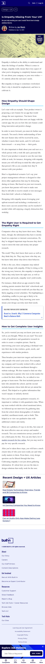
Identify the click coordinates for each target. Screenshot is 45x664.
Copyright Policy (22, 635)
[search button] (29, 3)
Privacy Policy (22, 638)
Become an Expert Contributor (13, 581)
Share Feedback (8, 595)
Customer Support (9, 591)
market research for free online (14, 440)
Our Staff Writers (8, 564)
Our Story (5, 556)
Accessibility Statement (22, 631)
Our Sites (5, 620)
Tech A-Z (5, 611)
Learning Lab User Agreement (22, 628)
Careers (5, 560)
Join (33, 3)
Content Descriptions (10, 568)
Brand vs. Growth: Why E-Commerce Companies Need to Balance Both (22, 314)
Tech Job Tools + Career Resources (15, 603)
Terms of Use (22, 642)
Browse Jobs (6, 607)
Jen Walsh (21, 27)
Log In (40, 3)
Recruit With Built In (10, 577)
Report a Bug (7, 599)
